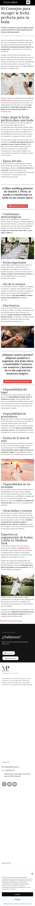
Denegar (17, 899)
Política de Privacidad (19, 903)
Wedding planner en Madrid (10, 673)
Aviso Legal (29, 903)
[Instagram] (4, 784)
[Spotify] (14, 784)
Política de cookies (8, 903)
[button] (32, 874)
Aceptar (17, 894)
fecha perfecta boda (15, 621)
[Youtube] (9, 784)
